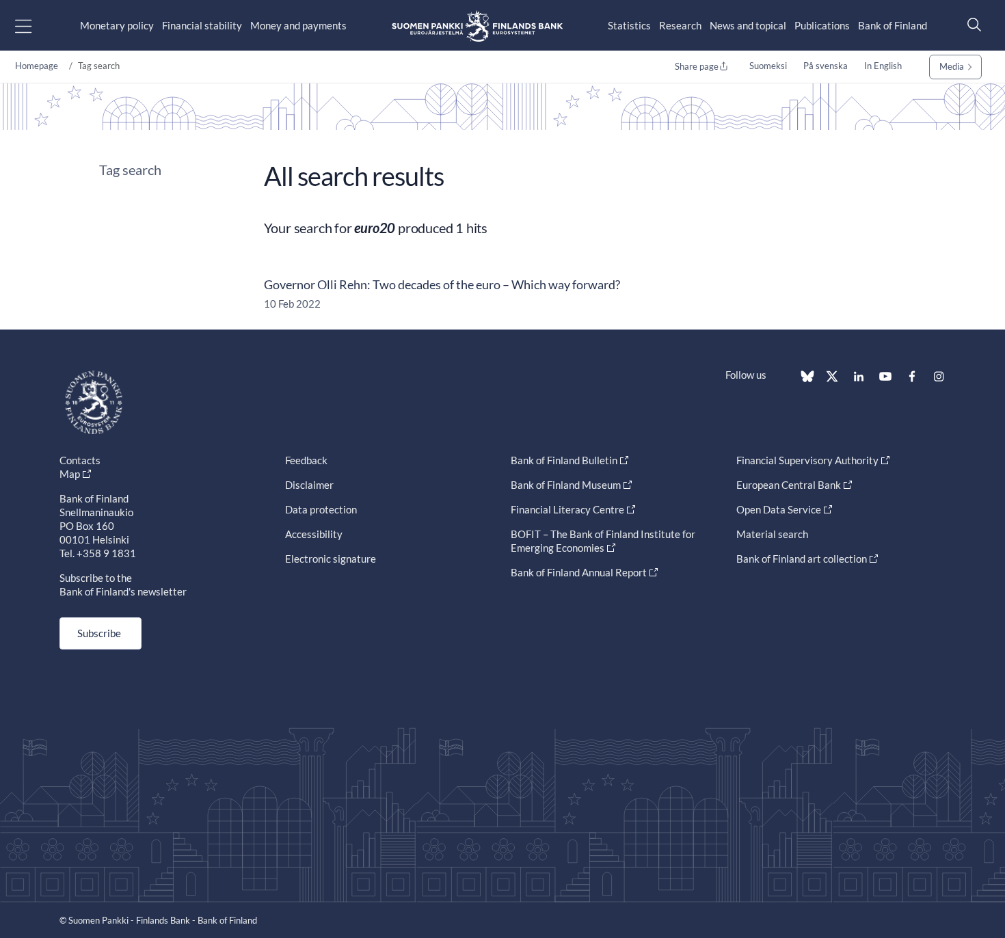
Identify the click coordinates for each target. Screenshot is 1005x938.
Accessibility (314, 534)
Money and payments (298, 25)
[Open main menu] (35, 25)
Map (69, 474)
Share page (697, 66)
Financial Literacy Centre (567, 509)
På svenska (825, 65)
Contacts (79, 460)
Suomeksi (768, 65)
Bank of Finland (892, 25)
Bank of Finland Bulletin (564, 460)
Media (951, 66)
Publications (822, 25)
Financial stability (202, 25)
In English (883, 65)
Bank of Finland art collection (801, 558)
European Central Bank (788, 485)
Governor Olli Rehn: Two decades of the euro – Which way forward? (442, 284)
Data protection (321, 509)
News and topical (748, 25)
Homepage (36, 65)
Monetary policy (117, 25)
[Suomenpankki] (477, 25)
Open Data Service (778, 509)
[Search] (970, 24)
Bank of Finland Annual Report (579, 572)
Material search (772, 534)
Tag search (130, 169)
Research (680, 25)
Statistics (629, 25)
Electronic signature (330, 558)
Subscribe (99, 633)
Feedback (306, 460)
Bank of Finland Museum (566, 485)
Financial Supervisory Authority (807, 460)
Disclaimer (309, 485)
